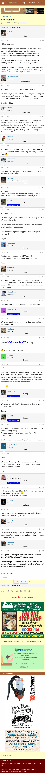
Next (23, 582)
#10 (43, 301)
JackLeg (10, 542)
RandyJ (10, 415)
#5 (43, 168)
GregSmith (11, 309)
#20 (43, 551)
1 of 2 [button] (16, 582)
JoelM (4, 23)
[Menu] (3, 3)
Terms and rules (15, 763)
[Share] (40, 40)
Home (39, 763)
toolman (10, 329)
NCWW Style (7, 760)
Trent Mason (12, 76)
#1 (43, 40)
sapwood (11, 243)
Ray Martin (12, 444)
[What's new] (38, 3)
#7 (43, 209)
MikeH (10, 520)
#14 (43, 400)
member (23, 23)
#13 (43, 364)
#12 (43, 338)
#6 (43, 187)
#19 (43, 529)
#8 (43, 252)
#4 (43, 145)
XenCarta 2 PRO (6, 771)
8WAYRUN (24, 771)
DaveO (10, 136)
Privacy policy (26, 763)
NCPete (10, 108)
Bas (8, 476)
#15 (43, 425)
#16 (43, 453)
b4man (10, 500)
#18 (43, 509)
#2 (43, 85)
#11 (43, 318)
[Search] (42, 3)
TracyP (10, 178)
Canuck (10, 200)
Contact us (5, 763)
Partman (11, 391)
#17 (43, 487)
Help (33, 763)
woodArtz (11, 267)
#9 (43, 276)
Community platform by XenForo (19, 769)
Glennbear (11, 292)
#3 (43, 117)
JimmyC (10, 355)
